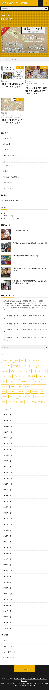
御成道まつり (38, 83)
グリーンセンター (17, 371)
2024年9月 (7, 415)
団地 (16, 381)
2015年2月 (7, 582)
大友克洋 (37, 381)
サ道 (34, 371)
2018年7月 (7, 501)
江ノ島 (37, 397)
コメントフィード (9, 652)
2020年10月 (7, 444)
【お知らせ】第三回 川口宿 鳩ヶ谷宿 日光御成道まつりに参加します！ (36, 90)
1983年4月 (7, 628)
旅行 (27, 391)
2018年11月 (7, 478)
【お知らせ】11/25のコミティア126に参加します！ (12, 85)
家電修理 (5, 386)
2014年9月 (7, 605)
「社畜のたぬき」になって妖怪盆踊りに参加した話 (30, 243)
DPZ (11, 361)
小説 (12, 386)
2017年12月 (7, 519)
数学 (3, 391)
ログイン (6, 640)
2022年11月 (7, 426)
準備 (9, 402)
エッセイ (41, 366)
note (22, 361)
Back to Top (25, 669)
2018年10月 (7, 484)
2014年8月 (7, 611)
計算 (27, 402)
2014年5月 (7, 622)
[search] (46, 8)
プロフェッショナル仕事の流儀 (24, 376)
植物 (41, 391)
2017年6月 (7, 547)
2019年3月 (7, 467)
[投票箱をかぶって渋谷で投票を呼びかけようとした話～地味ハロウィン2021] (6, 285)
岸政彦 (19, 386)
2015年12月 (7, 571)
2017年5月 (7, 553)
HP (5, 213)
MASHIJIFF (16, 117)
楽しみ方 (13, 397)
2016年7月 (7, 559)
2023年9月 (7, 420)
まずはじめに (17, 366)
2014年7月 (7, 617)
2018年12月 (7, 472)
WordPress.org (8, 658)
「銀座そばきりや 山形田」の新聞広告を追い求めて (20, 316)
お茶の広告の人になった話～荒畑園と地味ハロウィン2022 (23, 301)
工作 (33, 386)
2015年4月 (7, 576)
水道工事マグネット (25, 397)
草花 (15, 402)
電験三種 (6, 183)
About (5, 144)
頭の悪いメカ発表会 (38, 402)
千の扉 (10, 381)
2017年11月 (7, 524)
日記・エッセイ (8, 188)
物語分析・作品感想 (10, 177)
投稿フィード (7, 646)
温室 (3, 402)
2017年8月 (7, 536)
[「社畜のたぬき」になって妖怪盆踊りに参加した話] (6, 247)
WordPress (31, 685)
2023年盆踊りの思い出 (20, 230)
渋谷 (43, 397)
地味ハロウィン (26, 381)
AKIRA (4, 361)
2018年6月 (7, 507)
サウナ (28, 371)
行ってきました (8, 155)
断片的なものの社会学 (15, 391)
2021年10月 (7, 432)
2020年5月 (7, 449)
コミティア (6, 115)
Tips (28, 361)
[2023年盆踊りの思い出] (6, 234)
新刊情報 (9, 117)
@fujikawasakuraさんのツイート (12, 201)
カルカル (5, 371)
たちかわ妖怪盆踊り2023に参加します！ (26, 256)
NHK (16, 361)
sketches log (8, 216)
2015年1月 (7, 588)
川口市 (26, 386)
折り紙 (8, 165)
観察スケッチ (15, 115)
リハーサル (41, 376)
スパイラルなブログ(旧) (11, 218)
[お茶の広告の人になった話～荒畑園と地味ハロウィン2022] (6, 272)
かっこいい (6, 366)
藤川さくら (43, 316)
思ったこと (41, 386)
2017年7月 (7, 542)
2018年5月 (7, 513)
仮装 (3, 381)
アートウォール (29, 366)
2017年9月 (7, 530)
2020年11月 (7, 438)
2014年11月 (7, 599)
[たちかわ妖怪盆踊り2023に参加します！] (6, 260)
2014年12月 (7, 594)
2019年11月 (7, 455)
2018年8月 (7, 495)
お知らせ (20, 67)
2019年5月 (7, 461)
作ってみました (8, 161)
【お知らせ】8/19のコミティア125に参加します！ (12, 121)
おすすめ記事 (37, 361)
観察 (4, 150)
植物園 (4, 397)
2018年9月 (7, 490)
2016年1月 (7, 565)
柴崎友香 (35, 391)
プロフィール (6, 376)
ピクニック (42, 371)
